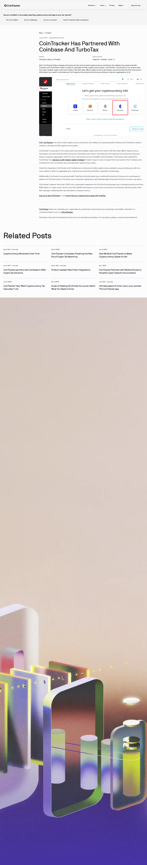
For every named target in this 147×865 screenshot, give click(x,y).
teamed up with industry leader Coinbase (68, 160)
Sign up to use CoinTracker (49, 196)
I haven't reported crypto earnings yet (76, 20)
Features (91, 5)
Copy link (96, 59)
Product (48, 33)
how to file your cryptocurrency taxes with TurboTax (86, 196)
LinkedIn (104, 59)
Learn (102, 5)
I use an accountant (50, 20)
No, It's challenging (30, 20)
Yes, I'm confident (12, 20)
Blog (41, 33)
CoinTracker (48, 142)
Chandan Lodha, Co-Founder (49, 59)
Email (110, 59)
